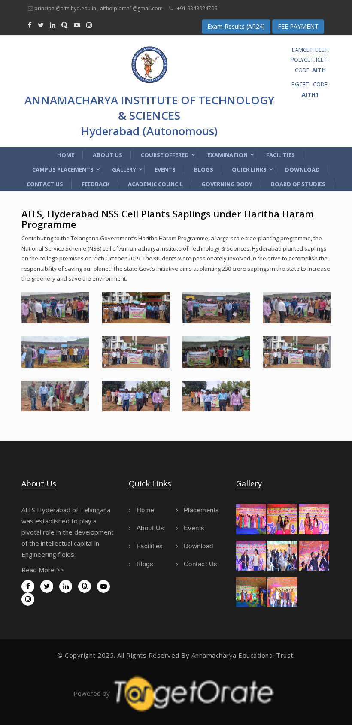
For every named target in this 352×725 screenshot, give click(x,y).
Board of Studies (298, 184)
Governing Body (226, 184)
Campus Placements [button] (63, 169)
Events (165, 169)
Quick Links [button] (249, 169)
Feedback (95, 184)
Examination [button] (227, 155)
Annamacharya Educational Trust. (243, 655)
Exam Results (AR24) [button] (236, 26)
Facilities (280, 155)
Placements (201, 510)
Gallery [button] (124, 169)
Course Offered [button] (165, 155)
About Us (107, 155)
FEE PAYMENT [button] (298, 26)
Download (302, 169)
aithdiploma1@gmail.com (131, 8)
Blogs (203, 169)
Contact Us (45, 184)
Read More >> (42, 569)
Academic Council (155, 184)
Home (65, 155)
